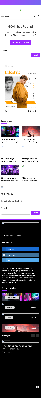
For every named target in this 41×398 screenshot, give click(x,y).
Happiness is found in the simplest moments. (9, 179)
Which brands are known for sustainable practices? (30, 180)
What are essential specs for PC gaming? (9, 140)
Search (4, 50)
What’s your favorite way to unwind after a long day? (30, 161)
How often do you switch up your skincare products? (10, 161)
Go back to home (20, 42)
